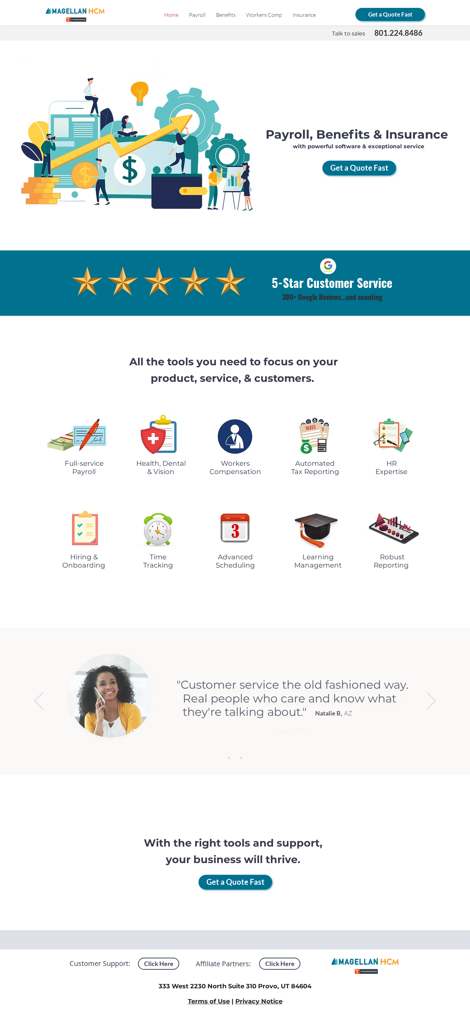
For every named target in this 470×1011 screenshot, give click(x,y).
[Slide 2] (235, 758)
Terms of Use (209, 1001)
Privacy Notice (258, 1001)
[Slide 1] (229, 758)
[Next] (431, 701)
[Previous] (38, 701)
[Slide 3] (241, 758)
